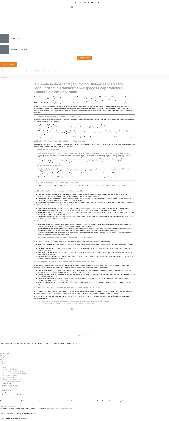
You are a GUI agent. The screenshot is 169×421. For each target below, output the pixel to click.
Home (3, 71)
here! (26, 418)
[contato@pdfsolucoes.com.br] (4, 49)
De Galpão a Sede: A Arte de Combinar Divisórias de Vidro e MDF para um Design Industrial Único (66, 303)
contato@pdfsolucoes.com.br (18, 49)
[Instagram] (7, 348)
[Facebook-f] (2, 348)
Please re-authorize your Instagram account (59, 408)
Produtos (20, 71)
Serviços (28, 71)
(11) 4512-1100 (14, 38)
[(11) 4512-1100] (4, 38)
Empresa (11, 71)
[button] (84, 74)
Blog (44, 71)
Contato (37, 71)
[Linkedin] (12, 348)
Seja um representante (55, 71)
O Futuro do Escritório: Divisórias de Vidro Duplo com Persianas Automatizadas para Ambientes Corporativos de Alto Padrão (73, 301)
